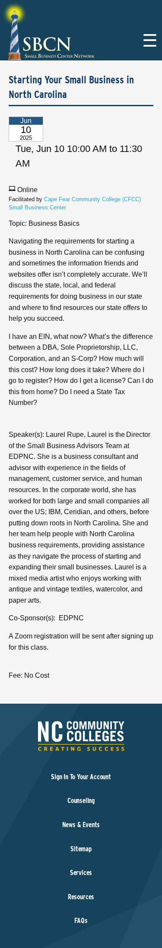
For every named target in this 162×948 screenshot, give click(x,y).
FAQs (80, 920)
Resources (81, 897)
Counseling (81, 800)
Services (81, 873)
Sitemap (81, 849)
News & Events (81, 825)
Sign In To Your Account (81, 777)
